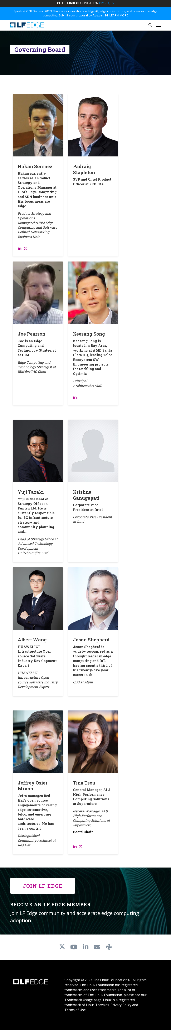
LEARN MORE (118, 15)
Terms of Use (75, 1010)
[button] (158, 25)
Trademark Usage (78, 1000)
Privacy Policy (121, 1005)
